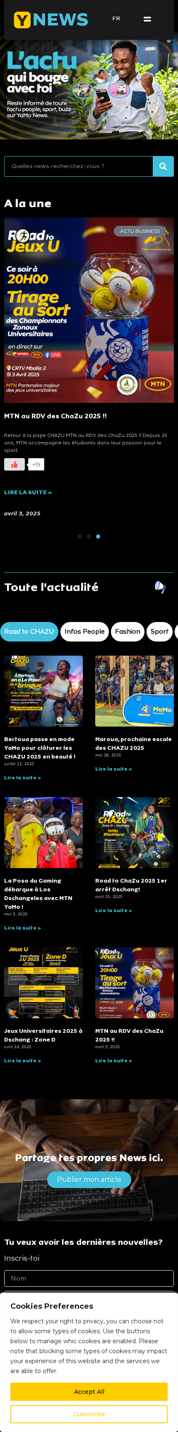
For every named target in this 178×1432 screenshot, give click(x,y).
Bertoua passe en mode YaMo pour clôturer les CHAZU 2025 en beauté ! (39, 748)
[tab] (29, 631)
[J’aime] (14, 464)
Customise (89, 1414)
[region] (89, 1362)
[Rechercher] (163, 166)
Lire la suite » (28, 492)
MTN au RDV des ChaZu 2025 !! (55, 416)
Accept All (89, 1391)
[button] (147, 19)
